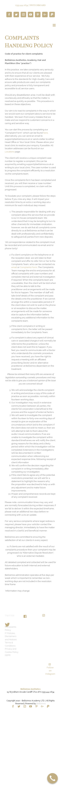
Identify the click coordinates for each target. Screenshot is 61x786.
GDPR (7, 655)
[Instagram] (43, 615)
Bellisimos (41, 703)
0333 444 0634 (21, 5)
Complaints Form (28, 267)
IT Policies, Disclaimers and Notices (11, 636)
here (45, 133)
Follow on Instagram (50, 670)
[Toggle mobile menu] (54, 25)
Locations (9, 151)
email (14, 267)
